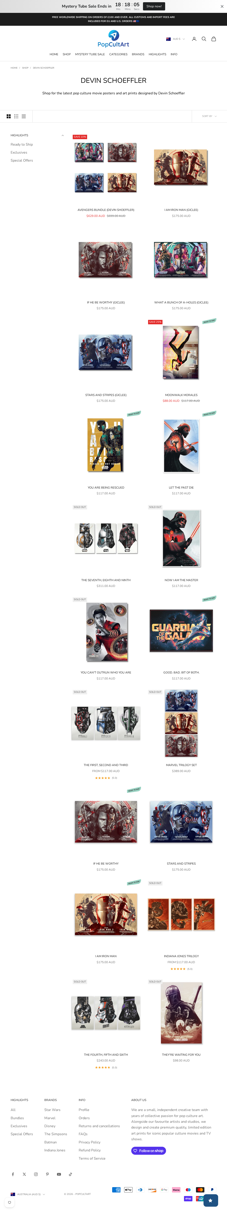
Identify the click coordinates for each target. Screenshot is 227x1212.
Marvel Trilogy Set (181, 765)
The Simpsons (55, 1134)
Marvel (49, 1118)
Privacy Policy (89, 1142)
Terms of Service (92, 1158)
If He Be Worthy (106, 864)
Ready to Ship (22, 144)
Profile (84, 1109)
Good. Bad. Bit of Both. (181, 673)
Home (54, 54)
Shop (67, 54)
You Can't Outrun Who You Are (106, 673)
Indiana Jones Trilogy (181, 956)
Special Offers (22, 160)
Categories (118, 54)
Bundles (17, 1118)
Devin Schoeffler (43, 67)
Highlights (157, 54)
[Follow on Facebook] (13, 1174)
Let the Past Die (181, 488)
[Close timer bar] (222, 6)
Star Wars (52, 1109)
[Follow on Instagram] (36, 1174)
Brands (138, 54)
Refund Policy (90, 1150)
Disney (49, 1126)
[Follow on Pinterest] (47, 1174)
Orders (84, 1118)
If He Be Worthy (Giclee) (106, 303)
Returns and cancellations (99, 1126)
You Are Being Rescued (106, 488)
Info (174, 54)
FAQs (83, 1134)
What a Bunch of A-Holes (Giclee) (181, 303)
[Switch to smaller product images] (16, 116)
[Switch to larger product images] (9, 116)
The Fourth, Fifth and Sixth (106, 1055)
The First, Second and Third (106, 765)
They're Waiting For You (181, 1055)
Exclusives (19, 152)
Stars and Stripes (181, 864)
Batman (50, 1142)
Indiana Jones (54, 1150)
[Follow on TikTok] (70, 1174)
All (13, 1109)
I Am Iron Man (106, 956)
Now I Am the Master (181, 580)
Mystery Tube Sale (90, 54)
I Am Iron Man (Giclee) (181, 210)
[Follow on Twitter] (24, 1174)
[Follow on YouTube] (59, 1174)
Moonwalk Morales (181, 395)
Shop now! (154, 6)
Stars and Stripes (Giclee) (106, 395)
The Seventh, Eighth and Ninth (106, 580)
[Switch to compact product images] (24, 116)
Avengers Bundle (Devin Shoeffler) (106, 210)
